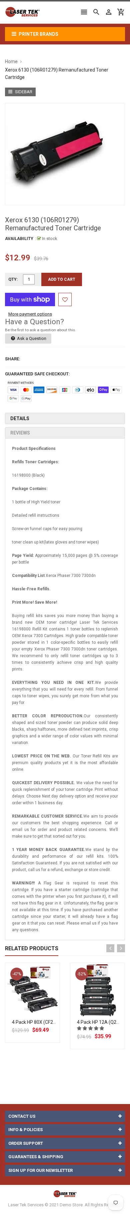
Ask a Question (31, 338)
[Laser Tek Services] (65, 1193)
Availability (19, 238)
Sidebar (23, 91)
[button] (91, 1028)
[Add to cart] (40, 1011)
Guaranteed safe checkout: (37, 373)
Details (19, 418)
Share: (12, 358)
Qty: (13, 279)
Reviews (20, 433)
